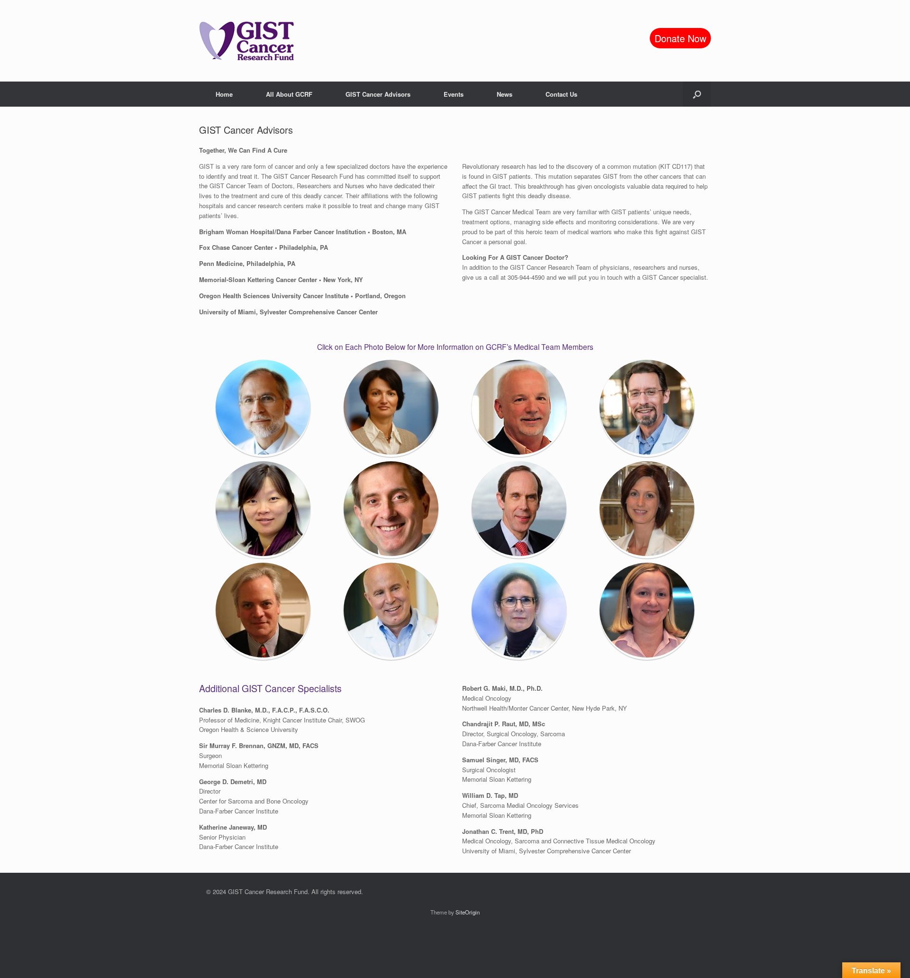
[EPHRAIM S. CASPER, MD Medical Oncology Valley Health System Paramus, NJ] (263, 408)
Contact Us (561, 94)
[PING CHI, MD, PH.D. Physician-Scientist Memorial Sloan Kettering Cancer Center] (263, 509)
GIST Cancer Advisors (378, 94)
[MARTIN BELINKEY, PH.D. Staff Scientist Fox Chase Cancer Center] (519, 408)
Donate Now (680, 38)
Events (454, 94)
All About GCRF (289, 94)
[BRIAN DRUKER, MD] (519, 509)
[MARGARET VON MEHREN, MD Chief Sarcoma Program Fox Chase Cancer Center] (519, 611)
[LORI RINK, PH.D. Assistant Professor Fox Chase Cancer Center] (647, 611)
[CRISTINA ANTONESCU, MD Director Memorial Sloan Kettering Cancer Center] (391, 408)
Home (224, 94)
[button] (697, 94)
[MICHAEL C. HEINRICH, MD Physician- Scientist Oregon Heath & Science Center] (391, 611)
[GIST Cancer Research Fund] (246, 40)
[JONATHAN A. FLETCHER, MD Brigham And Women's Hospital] (263, 611)
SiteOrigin (467, 912)
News (504, 94)
